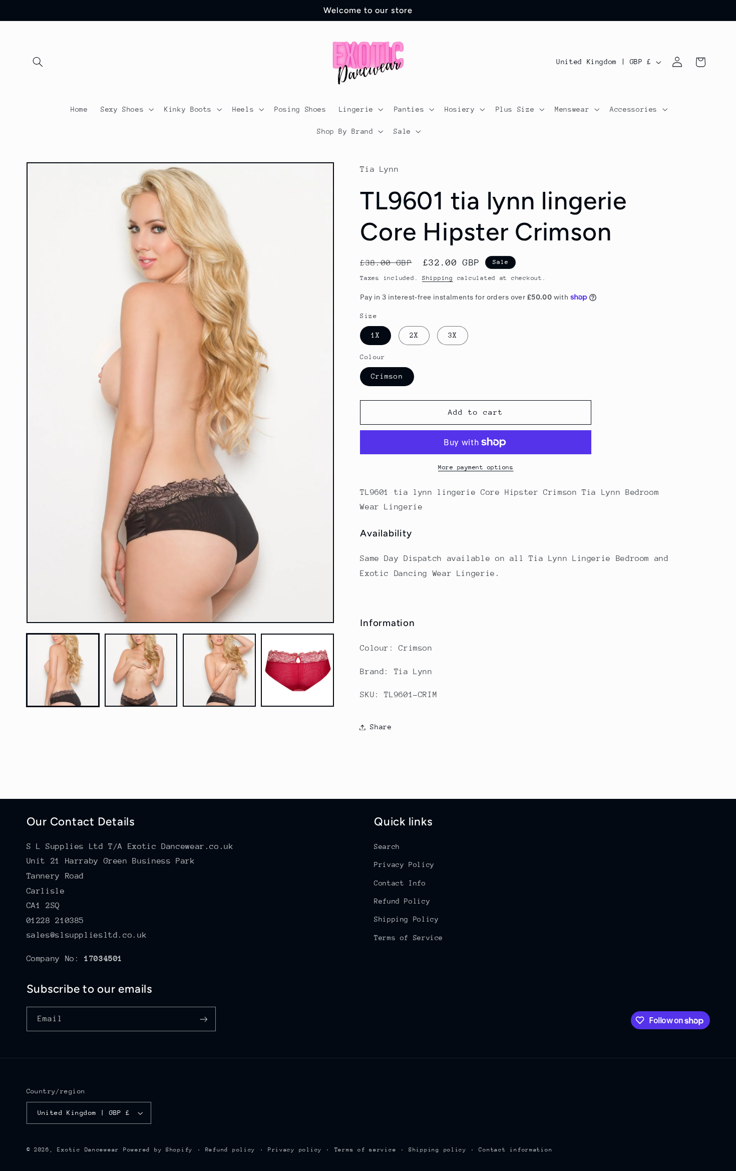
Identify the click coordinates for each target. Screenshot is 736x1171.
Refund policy (230, 1149)
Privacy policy (295, 1149)
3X (452, 335)
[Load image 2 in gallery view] (141, 670)
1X (375, 335)
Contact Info (400, 883)
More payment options (476, 467)
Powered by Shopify (158, 1149)
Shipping (437, 277)
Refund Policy (402, 901)
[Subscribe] (203, 1019)
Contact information (515, 1149)
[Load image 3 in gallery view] (219, 670)
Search (387, 846)
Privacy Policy (404, 864)
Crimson (387, 376)
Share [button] (381, 727)
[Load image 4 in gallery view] (297, 670)
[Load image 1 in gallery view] (63, 670)
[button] (38, 62)
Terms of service (365, 1149)
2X (414, 335)
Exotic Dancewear (88, 1149)
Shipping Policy (406, 919)
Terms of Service (408, 938)
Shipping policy (438, 1149)
